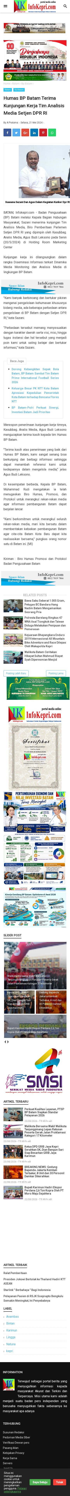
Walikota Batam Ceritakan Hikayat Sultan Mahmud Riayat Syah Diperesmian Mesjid (43, 656)
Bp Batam (19, 90)
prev (5, 1041)
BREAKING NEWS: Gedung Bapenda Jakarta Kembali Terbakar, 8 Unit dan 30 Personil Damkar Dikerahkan (44, 1171)
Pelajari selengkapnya (15, 1490)
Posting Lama (56, 673)
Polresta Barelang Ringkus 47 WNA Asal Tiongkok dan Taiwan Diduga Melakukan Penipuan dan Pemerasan (45, 623)
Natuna (11, 1344)
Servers (7, 1463)
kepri (9, 1351)
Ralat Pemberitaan (15, 1273)
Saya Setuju (40, 1482)
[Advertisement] (35, 1231)
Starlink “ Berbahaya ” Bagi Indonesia (27, 1290)
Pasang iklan (10, 1447)
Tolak (59, 1482)
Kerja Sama (10, 1458)
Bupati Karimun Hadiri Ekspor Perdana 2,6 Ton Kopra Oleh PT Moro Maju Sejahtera (44, 1190)
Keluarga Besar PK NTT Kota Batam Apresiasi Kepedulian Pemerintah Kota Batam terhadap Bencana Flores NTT (35, 395)
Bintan (10, 1323)
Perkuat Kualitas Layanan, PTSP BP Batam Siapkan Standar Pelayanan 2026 (44, 1112)
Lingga (10, 1337)
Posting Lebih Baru (16, 673)
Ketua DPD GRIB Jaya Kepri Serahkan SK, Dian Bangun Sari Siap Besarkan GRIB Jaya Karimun (44, 1151)
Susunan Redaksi (13, 1432)
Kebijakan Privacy (13, 1452)
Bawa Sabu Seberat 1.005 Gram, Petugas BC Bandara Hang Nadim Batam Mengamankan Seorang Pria (44, 606)
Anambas (12, 1316)
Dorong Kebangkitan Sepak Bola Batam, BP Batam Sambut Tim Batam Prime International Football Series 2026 (35, 376)
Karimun (11, 1330)
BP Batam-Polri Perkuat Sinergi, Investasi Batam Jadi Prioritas (35, 409)
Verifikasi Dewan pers (16, 1442)
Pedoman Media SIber (16, 1437)
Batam (8, 90)
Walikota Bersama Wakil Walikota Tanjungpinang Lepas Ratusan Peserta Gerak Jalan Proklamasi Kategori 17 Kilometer (45, 1131)
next (7, 1041)
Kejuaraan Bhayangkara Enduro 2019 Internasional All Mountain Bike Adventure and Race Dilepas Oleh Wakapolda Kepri (45, 640)
